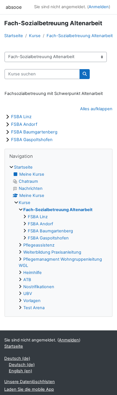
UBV (27, 293)
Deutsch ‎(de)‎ (17, 358)
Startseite (13, 35)
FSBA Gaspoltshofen (32, 139)
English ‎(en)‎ (20, 370)
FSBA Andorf (24, 124)
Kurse (35, 35)
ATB (27, 279)
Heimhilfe (32, 272)
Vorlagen (32, 300)
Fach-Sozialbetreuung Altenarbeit (80, 35)
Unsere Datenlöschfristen (29, 381)
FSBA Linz (21, 116)
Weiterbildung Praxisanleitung (52, 252)
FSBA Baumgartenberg (34, 132)
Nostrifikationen (38, 286)
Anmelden (99, 6)
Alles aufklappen (96, 108)
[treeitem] (58, 237)
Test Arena (34, 307)
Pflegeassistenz (39, 245)
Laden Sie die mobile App (29, 389)
